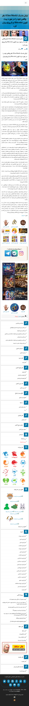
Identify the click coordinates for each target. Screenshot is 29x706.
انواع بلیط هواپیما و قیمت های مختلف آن (18, 621)
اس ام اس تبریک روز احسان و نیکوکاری (18, 327)
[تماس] (8, 681)
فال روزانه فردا (23, 671)
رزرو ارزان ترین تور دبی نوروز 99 (19, 610)
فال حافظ (24, 631)
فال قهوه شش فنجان (21, 378)
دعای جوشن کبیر (22, 407)
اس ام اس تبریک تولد (21, 330)
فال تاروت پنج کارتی (22, 568)
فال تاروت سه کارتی (21, 561)
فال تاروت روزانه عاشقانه (20, 583)
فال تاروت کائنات (22, 545)
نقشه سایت (8, 694)
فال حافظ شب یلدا (22, 637)
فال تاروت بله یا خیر (22, 586)
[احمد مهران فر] (23, 34)
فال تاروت (24, 590)
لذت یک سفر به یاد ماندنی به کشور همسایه (17, 607)
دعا (25, 410)
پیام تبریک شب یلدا (22, 640)
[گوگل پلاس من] (18, 685)
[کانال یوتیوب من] (14, 685)
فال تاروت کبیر (23, 539)
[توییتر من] (4, 681)
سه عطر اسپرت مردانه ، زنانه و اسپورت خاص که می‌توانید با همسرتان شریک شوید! (14, 603)
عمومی (19, 316)
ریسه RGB (23, 439)
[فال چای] (21, 294)
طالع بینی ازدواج (22, 397)
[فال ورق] (8, 294)
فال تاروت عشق (22, 580)
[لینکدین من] (10, 685)
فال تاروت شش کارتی (21, 571)
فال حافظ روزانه (22, 634)
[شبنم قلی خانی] (5, 34)
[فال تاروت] (21, 269)
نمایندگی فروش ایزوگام (21, 618)
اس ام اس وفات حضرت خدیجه (19, 343)
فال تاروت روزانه (22, 536)
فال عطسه (24, 661)
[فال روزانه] (8, 269)
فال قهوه (24, 372)
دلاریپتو (23, 215)
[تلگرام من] (20, 681)
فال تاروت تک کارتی (22, 558)
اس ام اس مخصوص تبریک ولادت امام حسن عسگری (15, 334)
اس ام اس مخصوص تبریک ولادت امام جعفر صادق (16, 340)
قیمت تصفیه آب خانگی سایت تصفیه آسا (18, 599)
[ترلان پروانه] (14, 34)
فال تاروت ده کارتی (22, 577)
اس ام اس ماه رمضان (21, 337)
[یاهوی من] (24, 681)
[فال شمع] (8, 282)
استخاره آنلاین (23, 353)
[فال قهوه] (21, 282)
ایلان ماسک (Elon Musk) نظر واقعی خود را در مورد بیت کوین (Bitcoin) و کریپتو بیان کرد (15, 20)
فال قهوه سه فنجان (22, 375)
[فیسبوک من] (16, 681)
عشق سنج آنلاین (22, 429)
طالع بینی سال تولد (22, 526)
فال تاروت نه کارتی (22, 574)
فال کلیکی (24, 420)
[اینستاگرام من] (12, 681)
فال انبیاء (24, 362)
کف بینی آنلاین (23, 388)
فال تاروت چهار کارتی (21, 564)
